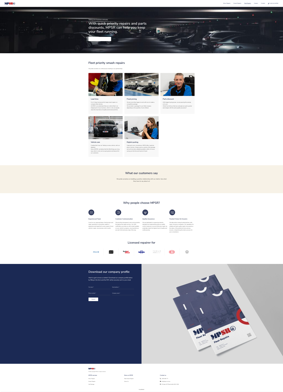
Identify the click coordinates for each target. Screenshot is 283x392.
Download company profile (100, 39)
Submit (93, 299)
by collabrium (141, 389)
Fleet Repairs (247, 3)
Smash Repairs (237, 3)
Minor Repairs (226, 3)
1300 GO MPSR (274, 3)
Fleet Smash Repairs (129, 378)
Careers (256, 3)
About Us (126, 381)
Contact (263, 3)
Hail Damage (91, 384)
